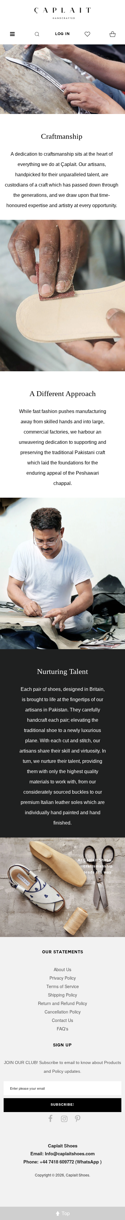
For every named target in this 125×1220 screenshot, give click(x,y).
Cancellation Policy (63, 1012)
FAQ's (62, 1028)
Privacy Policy (62, 978)
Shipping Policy (62, 995)
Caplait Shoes (77, 1174)
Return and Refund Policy (62, 1003)
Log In (62, 34)
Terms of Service (62, 986)
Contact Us (62, 1020)
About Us (62, 969)
